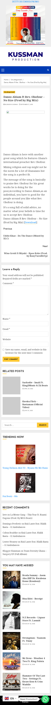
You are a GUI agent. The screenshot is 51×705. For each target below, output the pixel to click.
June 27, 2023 (28, 410)
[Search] (48, 69)
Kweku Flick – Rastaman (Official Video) (32, 404)
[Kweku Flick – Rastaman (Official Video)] (11, 406)
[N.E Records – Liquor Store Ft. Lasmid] (11, 620)
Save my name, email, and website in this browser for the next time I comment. (25, 351)
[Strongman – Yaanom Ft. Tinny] (11, 641)
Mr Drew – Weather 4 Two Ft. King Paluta (33, 660)
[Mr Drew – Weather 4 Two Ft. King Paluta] (11, 661)
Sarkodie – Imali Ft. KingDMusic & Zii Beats (35, 384)
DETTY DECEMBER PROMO (25, 1)
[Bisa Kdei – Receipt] (11, 600)
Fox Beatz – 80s (10, 496)
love (5, 514)
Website (7, 339)
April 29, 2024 (28, 389)
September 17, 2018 (27, 104)
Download (30, 222)
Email (6, 329)
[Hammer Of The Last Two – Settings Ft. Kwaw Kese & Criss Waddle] (11, 682)
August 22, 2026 (29, 584)
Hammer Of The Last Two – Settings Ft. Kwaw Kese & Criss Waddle (33, 680)
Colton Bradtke (10, 532)
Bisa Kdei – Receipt (32, 598)
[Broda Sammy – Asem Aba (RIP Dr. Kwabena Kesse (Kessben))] (11, 580)
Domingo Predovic (12, 523)
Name (6, 318)
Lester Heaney (10, 541)
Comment (8, 283)
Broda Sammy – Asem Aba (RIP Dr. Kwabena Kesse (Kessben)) (34, 578)
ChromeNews (38, 698)
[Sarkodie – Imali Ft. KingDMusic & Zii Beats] (11, 385)
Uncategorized (9, 92)
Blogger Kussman (11, 104)
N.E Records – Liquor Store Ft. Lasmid (33, 619)
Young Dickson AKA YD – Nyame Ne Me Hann (25, 467)
